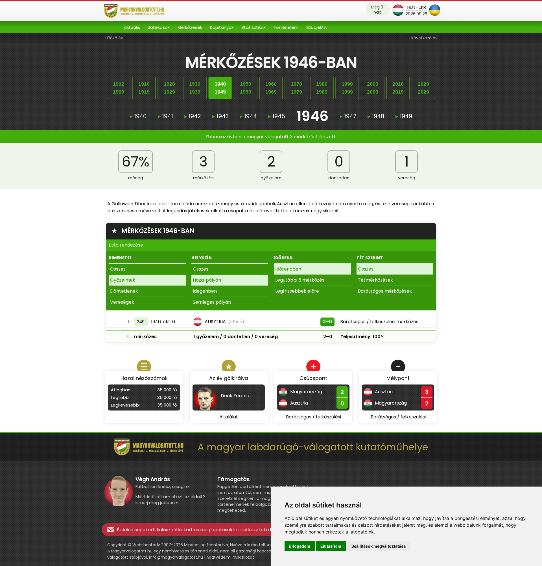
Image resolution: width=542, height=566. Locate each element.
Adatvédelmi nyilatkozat (230, 557)
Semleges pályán (212, 302)
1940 (138, 116)
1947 (348, 116)
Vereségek (122, 302)
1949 (403, 116)
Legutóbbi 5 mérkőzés (299, 280)
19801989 (321, 88)
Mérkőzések (190, 27)
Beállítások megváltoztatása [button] (378, 546)
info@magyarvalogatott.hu (176, 557)
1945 (276, 116)
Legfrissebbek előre (297, 291)
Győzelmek (122, 280)
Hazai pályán (207, 280)
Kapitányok (221, 27)
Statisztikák (253, 27)
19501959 (245, 88)
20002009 (372, 88)
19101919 (144, 88)
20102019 (398, 88)
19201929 (169, 88)
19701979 (296, 88)
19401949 (220, 88)
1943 (220, 116)
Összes (118, 269)
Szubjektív (316, 27)
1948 (376, 116)
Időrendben (288, 269)
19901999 (347, 88)
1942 (192, 116)
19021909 (118, 88)
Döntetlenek (124, 291)
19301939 (194, 88)
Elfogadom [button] (299, 546)
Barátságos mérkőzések (385, 291)
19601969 (271, 88)
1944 (248, 116)
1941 (165, 116)
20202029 (423, 88)
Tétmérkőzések (375, 280)
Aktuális (132, 27)
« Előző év (113, 38)
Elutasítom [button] (330, 546)
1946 (312, 116)
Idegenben (205, 291)
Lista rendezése (126, 245)
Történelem (286, 27)
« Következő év (423, 38)
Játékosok (159, 27)
